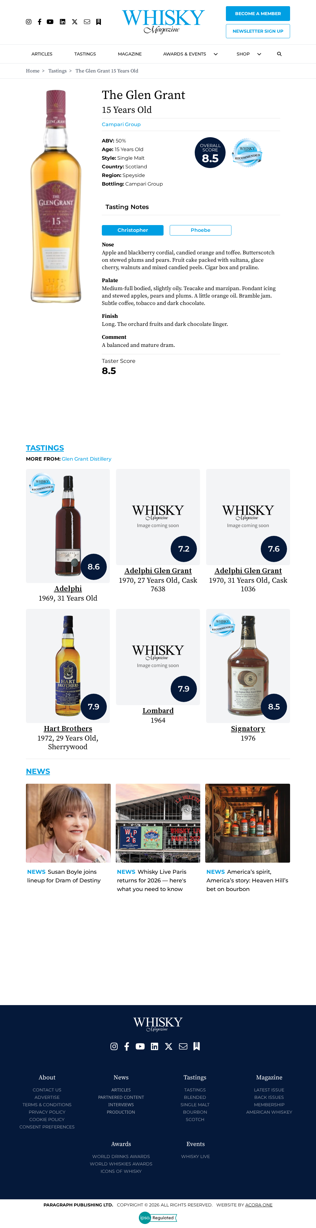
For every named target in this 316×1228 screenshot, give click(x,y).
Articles (41, 54)
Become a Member (258, 13)
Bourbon (195, 1112)
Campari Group (121, 124)
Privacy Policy (47, 1112)
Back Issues (269, 1097)
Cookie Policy (46, 1119)
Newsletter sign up (258, 31)
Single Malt (195, 1104)
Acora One (258, 1205)
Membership (269, 1104)
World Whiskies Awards (121, 1164)
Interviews (121, 1104)
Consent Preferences (47, 1127)
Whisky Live (195, 1156)
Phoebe (200, 230)
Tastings (85, 54)
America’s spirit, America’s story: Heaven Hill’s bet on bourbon (247, 881)
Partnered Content (121, 1097)
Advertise (47, 1097)
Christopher (133, 230)
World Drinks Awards (121, 1156)
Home (33, 71)
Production (121, 1112)
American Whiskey (269, 1112)
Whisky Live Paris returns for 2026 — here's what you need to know (151, 881)
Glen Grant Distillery (68, 459)
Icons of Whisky (121, 1171)
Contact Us (47, 1090)
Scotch (195, 1119)
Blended (195, 1097)
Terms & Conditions (47, 1104)
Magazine (130, 54)
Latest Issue (269, 1090)
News (36, 872)
